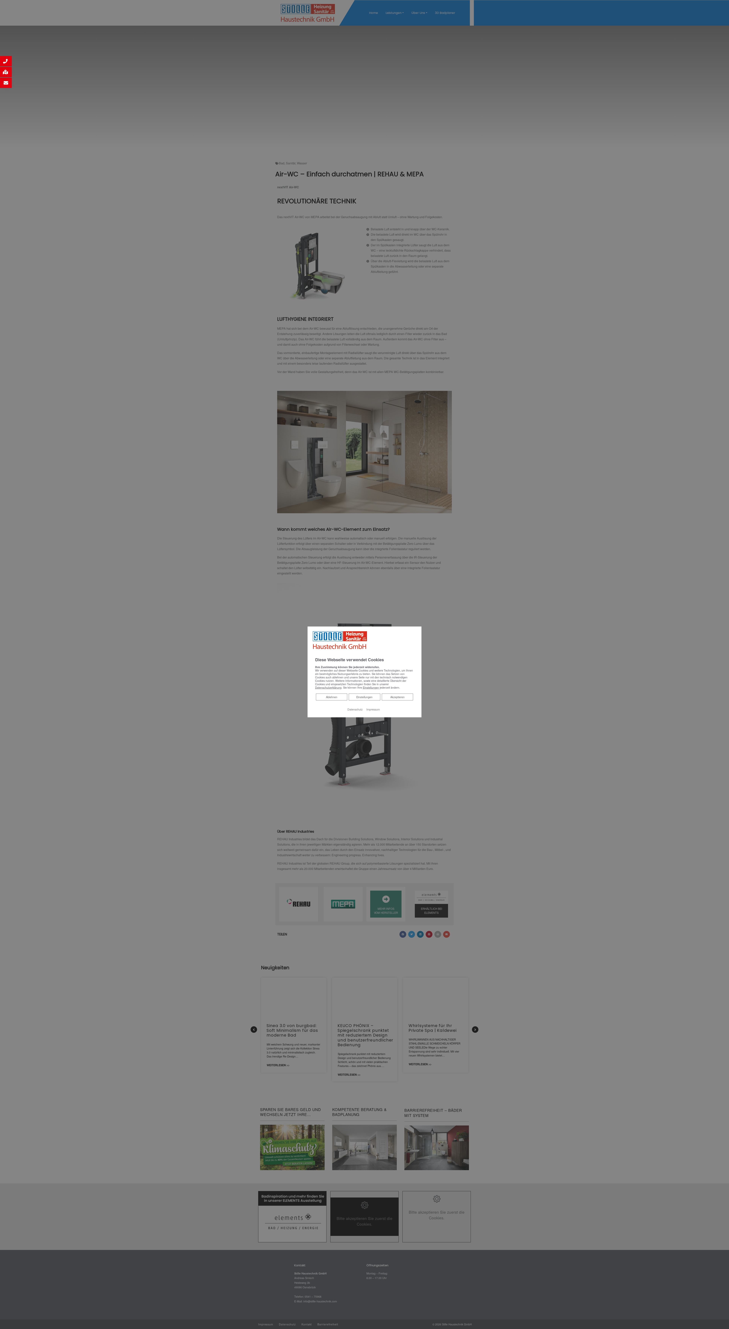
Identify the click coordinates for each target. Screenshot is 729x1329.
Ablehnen (331, 697)
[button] (6, 61)
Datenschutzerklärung (328, 687)
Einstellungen (364, 697)
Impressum (373, 709)
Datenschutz (355, 709)
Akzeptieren (397, 697)
